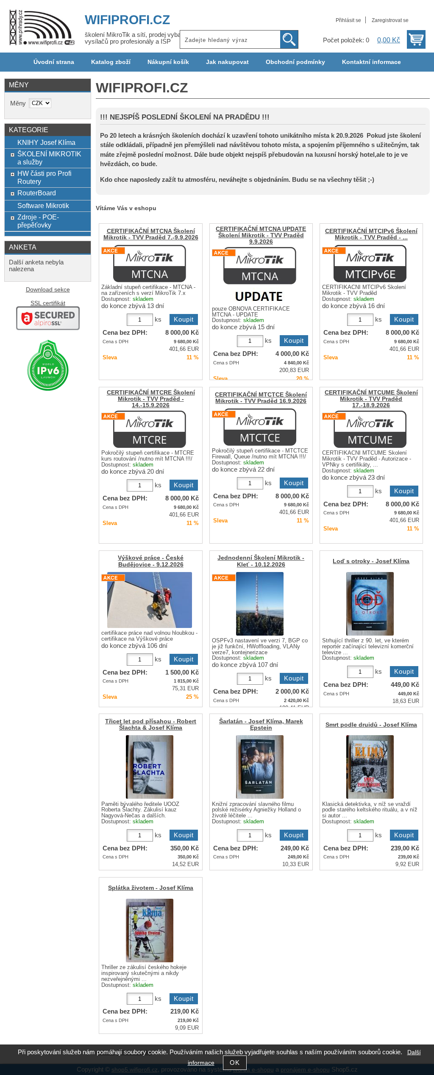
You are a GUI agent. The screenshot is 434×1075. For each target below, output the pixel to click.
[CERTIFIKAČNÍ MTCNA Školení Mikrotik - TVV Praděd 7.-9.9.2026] (149, 263)
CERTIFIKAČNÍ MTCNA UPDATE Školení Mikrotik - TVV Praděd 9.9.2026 (261, 235)
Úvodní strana (53, 62)
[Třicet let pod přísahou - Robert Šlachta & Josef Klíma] (149, 767)
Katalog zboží (111, 62)
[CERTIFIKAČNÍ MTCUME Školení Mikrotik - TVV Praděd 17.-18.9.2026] (370, 429)
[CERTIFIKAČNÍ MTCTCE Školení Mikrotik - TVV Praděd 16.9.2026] (259, 427)
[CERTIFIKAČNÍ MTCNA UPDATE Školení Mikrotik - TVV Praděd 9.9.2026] (260, 275)
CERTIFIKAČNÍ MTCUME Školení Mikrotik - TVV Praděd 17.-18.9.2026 (371, 398)
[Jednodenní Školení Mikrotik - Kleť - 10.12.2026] (260, 604)
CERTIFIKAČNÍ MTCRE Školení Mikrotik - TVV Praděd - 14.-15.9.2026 (151, 398)
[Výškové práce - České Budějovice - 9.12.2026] (149, 600)
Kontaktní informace (371, 62)
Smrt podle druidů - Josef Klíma (371, 725)
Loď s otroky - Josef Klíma (371, 561)
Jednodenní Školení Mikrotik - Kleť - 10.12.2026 (260, 561)
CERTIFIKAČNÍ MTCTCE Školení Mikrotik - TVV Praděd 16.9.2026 (261, 398)
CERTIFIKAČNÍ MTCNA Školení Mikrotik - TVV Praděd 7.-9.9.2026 (150, 234)
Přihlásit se (348, 20)
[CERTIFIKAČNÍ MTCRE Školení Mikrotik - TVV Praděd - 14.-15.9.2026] (149, 429)
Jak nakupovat (227, 62)
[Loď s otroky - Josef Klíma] (370, 604)
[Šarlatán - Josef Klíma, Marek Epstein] (260, 767)
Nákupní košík (168, 62)
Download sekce (48, 289)
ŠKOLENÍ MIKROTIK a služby (49, 158)
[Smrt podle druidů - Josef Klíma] (370, 767)
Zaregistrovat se (390, 20)
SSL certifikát (48, 303)
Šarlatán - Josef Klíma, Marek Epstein (261, 724)
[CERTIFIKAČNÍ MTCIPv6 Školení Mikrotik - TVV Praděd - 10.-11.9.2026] (370, 263)
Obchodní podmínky (295, 62)
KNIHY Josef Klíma (46, 142)
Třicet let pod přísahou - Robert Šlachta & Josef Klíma (150, 724)
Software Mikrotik (43, 205)
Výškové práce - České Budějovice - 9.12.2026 (151, 561)
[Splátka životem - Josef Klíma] (149, 930)
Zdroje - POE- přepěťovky (38, 221)
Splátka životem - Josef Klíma (150, 888)
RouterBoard (36, 193)
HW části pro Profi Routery (44, 177)
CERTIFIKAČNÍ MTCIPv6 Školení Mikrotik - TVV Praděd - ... (371, 234)
